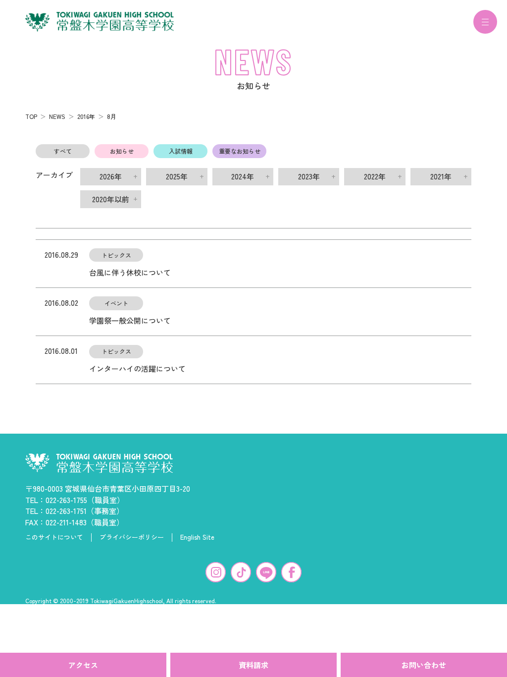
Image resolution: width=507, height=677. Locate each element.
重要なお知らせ (239, 151)
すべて (63, 151)
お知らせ (122, 151)
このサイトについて (54, 537)
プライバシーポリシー (132, 537)
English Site (197, 537)
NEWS (57, 116)
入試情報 (181, 151)
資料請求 (253, 665)
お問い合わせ (424, 665)
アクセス (83, 665)
